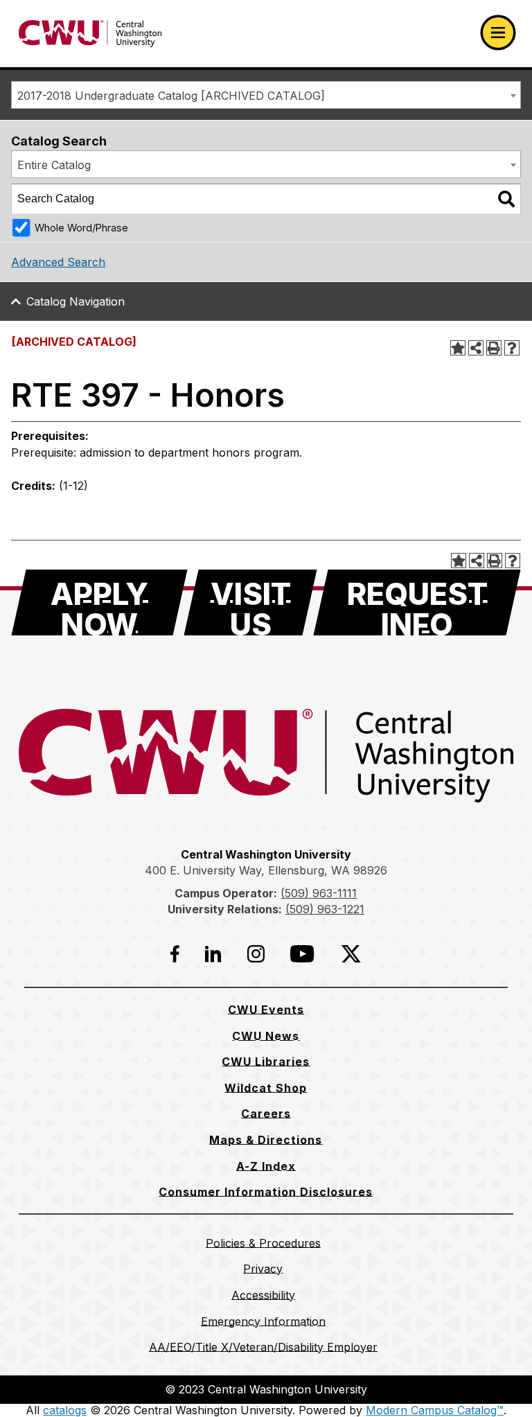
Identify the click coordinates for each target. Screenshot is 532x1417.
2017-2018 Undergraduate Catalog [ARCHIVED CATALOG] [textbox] (171, 96)
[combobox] (266, 95)
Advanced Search (58, 262)
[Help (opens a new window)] (512, 347)
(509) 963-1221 (324, 909)
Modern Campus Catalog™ (435, 1410)
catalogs (65, 1410)
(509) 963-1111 (319, 893)
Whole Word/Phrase (81, 228)
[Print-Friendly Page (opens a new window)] (494, 347)
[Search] (506, 199)
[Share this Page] (476, 347)
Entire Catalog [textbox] (54, 165)
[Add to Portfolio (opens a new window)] (458, 347)
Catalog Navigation (75, 301)
